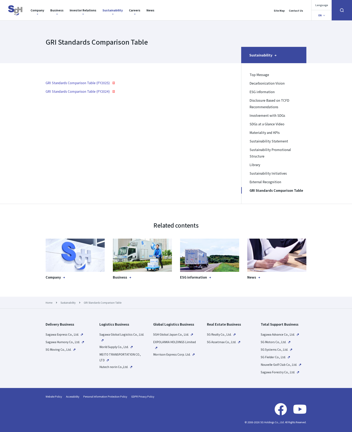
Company (37, 10)
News (150, 10)
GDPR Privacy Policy (142, 396)
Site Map (279, 10)
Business (57, 10)
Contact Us (296, 10)
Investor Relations (83, 10)
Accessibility (72, 396)
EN (320, 15)
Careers (134, 10)
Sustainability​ (112, 10)
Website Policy (54, 396)
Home (49, 302)
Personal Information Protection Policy (105, 396)
